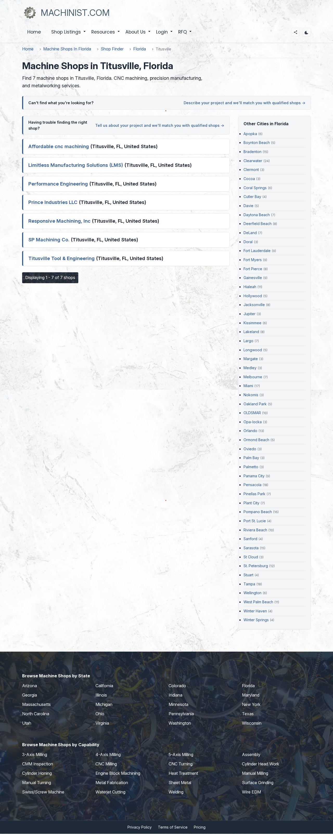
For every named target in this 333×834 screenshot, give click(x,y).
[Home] (30, 13)
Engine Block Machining (117, 773)
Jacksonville (254, 304)
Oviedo (250, 449)
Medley (250, 368)
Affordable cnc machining (58, 146)
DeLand (250, 232)
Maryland (250, 695)
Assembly (251, 754)
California (104, 685)
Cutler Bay (252, 196)
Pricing (200, 827)
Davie (248, 205)
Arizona (29, 685)
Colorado (177, 685)
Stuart (248, 575)
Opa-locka (253, 422)
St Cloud (251, 557)
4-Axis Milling (108, 754)
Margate (251, 358)
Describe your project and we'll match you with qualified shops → (244, 103)
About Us (138, 35)
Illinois (101, 695)
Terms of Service (173, 827)
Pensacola (252, 484)
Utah (26, 723)
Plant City (251, 503)
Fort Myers (253, 259)
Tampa (249, 584)
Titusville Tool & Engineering (61, 258)
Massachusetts (36, 704)
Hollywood (253, 296)
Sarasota (251, 548)
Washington (180, 723)
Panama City (254, 476)
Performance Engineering (58, 184)
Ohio (99, 713)
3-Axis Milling (34, 754)
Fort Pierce (253, 269)
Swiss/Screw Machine (43, 792)
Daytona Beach (257, 215)
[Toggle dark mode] (306, 32)
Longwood (253, 350)
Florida (139, 48)
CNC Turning (181, 763)
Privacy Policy (139, 827)
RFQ (185, 35)
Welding (176, 792)
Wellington (252, 593)
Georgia (29, 695)
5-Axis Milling (181, 754)
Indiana (175, 695)
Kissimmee (252, 323)
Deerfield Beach (258, 223)
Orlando (250, 430)
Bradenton (252, 151)
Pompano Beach (258, 511)
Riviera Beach (255, 530)
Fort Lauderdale (257, 250)
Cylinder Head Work (260, 763)
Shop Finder (112, 48)
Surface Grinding (257, 782)
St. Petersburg (256, 566)
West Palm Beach (258, 602)
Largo (248, 341)
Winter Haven (255, 611)
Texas (248, 713)
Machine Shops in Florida (67, 48)
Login (164, 35)
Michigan (103, 704)
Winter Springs (256, 620)
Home (34, 32)
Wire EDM (251, 792)
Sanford (250, 539)
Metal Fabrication (111, 782)
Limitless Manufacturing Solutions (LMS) (75, 165)
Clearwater (253, 160)
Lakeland (251, 331)
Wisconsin (251, 723)
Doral (248, 242)
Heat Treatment (183, 773)
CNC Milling (106, 763)
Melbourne (253, 377)
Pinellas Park (254, 494)
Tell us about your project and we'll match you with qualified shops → (159, 125)
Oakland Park (255, 404)
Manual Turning (36, 782)
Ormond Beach (256, 440)
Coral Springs (255, 188)
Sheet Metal (180, 782)
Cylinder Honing (37, 773)
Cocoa (249, 178)
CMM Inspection (37, 763)
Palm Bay (251, 457)
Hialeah (250, 286)
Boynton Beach (257, 142)
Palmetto (251, 467)
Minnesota (178, 704)
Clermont (251, 169)
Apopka (250, 133)
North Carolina (35, 713)
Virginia (102, 723)
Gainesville (253, 277)
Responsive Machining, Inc (59, 221)
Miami (248, 385)
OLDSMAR (252, 413)
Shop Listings (68, 35)
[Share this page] (295, 32)
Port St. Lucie (255, 521)
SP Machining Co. (48, 239)
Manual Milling (255, 773)
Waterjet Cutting (110, 792)
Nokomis (251, 395)
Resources (105, 35)
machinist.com (75, 12)
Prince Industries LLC (53, 202)
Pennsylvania (181, 713)
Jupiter (249, 314)
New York (251, 704)
